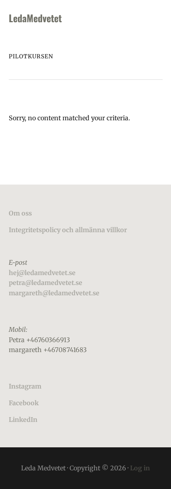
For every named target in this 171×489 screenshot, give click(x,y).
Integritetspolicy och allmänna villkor (68, 230)
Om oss (20, 213)
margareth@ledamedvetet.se (54, 293)
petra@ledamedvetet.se (45, 283)
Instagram (25, 386)
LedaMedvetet (35, 18)
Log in (140, 468)
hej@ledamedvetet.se (42, 273)
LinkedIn (23, 420)
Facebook (24, 403)
